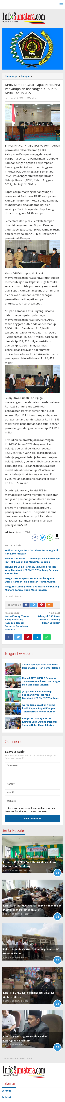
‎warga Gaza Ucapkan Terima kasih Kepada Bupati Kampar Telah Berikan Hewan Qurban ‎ (39, 708)
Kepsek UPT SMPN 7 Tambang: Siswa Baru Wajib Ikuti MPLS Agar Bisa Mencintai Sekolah (41, 681)
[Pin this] (28, 637)
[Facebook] (26, 605)
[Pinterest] (41, 605)
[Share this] (9, 637)
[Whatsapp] (47, 637)
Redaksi (6, 1097)
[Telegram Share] (37, 637)
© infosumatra (9, 1058)
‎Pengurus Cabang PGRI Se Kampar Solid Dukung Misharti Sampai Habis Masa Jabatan (39, 722)
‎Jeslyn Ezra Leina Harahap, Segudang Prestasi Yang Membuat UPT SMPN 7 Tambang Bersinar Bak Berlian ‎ (31, 570)
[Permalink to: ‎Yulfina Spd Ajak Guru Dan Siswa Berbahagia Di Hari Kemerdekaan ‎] (13, 669)
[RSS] (49, 605)
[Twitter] (33, 605)
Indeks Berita (25, 1058)
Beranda (6, 1090)
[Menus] (61, 4)
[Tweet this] (18, 637)
